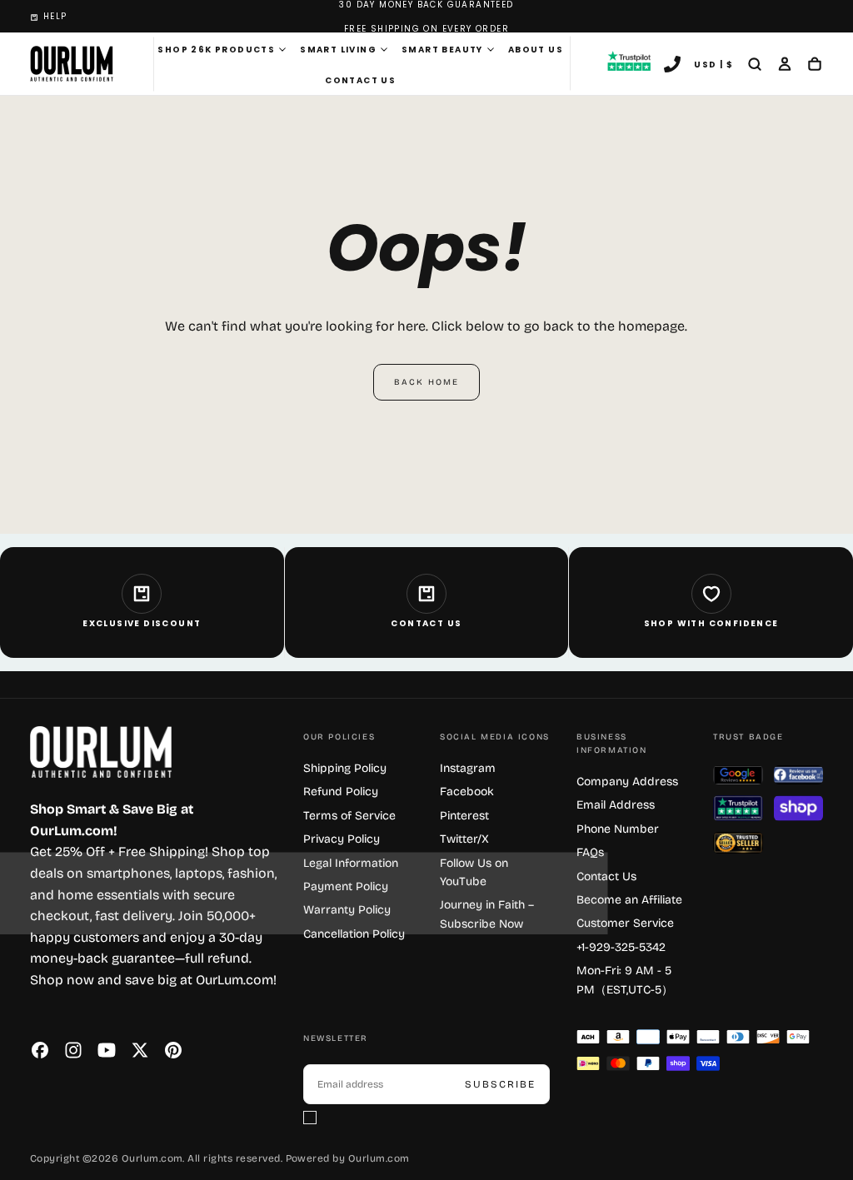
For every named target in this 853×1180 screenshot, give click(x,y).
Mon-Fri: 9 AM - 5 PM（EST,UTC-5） (624, 979)
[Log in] (784, 66)
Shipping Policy (345, 768)
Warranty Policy (347, 910)
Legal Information (350, 863)
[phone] (672, 66)
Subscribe (500, 1084)
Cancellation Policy (354, 934)
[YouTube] (107, 1050)
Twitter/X (464, 839)
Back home (426, 382)
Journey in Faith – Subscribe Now (487, 914)
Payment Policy (345, 886)
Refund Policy (340, 791)
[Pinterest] (173, 1050)
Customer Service (625, 923)
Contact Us (360, 80)
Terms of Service (349, 816)
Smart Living (338, 49)
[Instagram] (73, 1050)
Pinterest (464, 816)
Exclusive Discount (141, 623)
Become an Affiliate (629, 900)
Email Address (615, 805)
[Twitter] (140, 1050)
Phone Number (617, 829)
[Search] (754, 66)
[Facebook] (40, 1050)
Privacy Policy (341, 839)
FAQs (590, 852)
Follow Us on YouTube (474, 872)
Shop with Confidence (711, 623)
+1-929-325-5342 (621, 947)
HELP (55, 16)
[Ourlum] (101, 752)
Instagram (468, 768)
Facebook (467, 791)
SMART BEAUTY (442, 49)
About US (535, 49)
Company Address (627, 781)
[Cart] (814, 66)
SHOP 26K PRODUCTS (216, 49)
